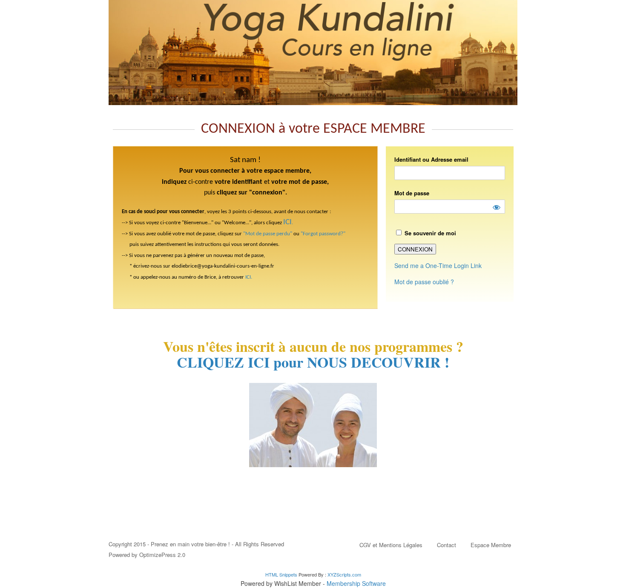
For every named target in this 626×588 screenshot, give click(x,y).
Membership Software (356, 583)
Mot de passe (411, 193)
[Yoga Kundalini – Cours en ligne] (313, 52)
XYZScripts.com (344, 574)
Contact (446, 545)
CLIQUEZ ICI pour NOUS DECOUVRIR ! (313, 362)
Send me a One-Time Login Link (438, 265)
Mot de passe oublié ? (424, 281)
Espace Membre (491, 545)
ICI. (248, 277)
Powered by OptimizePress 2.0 (147, 555)
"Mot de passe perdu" (267, 234)
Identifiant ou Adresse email (431, 159)
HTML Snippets (281, 574)
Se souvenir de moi (429, 233)
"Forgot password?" (323, 234)
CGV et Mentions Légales (390, 545)
